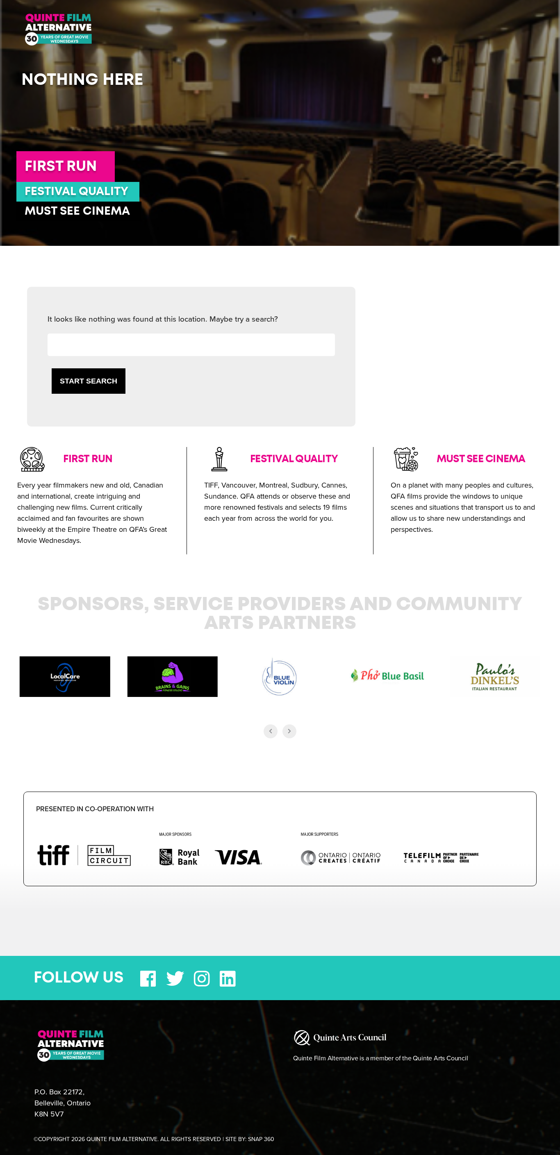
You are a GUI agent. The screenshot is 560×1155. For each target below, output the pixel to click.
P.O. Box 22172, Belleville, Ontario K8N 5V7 (62, 1103)
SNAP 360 (261, 1139)
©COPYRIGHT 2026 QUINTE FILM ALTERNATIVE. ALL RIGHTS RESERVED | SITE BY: (154, 1139)
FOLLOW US (79, 978)
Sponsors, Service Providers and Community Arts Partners (280, 614)
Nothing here (82, 80)
